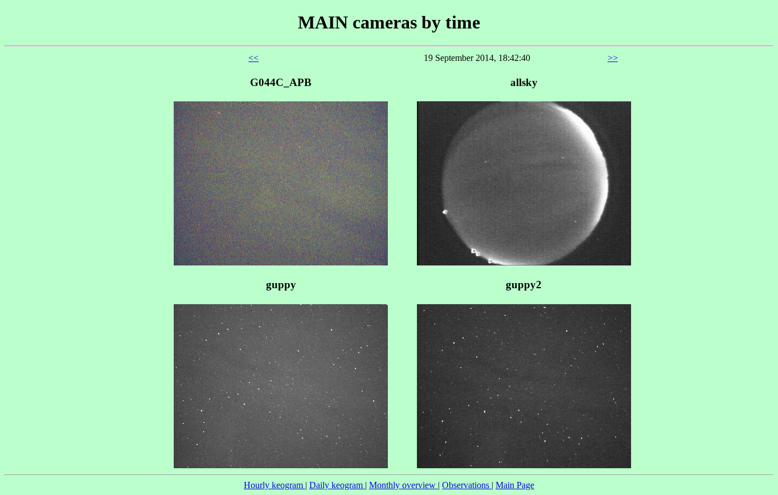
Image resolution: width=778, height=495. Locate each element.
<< (253, 58)
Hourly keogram (274, 485)
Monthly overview (403, 485)
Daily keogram (337, 485)
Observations (467, 485)
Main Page (515, 485)
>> (613, 58)
